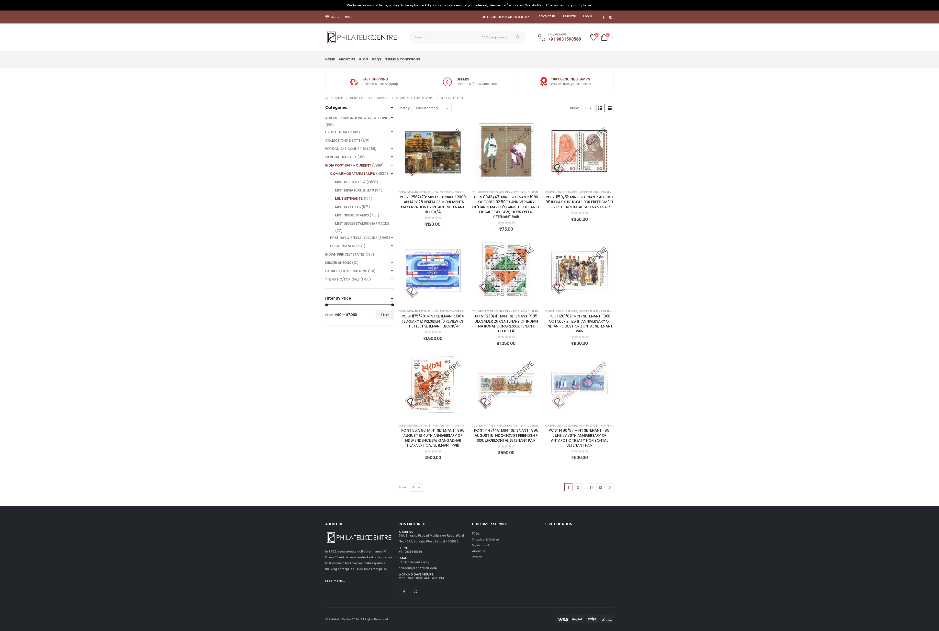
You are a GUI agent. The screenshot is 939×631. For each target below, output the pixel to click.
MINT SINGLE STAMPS (352, 215)
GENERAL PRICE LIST (340, 157)
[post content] (433, 151)
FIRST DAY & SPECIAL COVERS (353, 237)
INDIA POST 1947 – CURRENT (449, 192)
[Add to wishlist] (459, 124)
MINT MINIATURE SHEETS (354, 190)
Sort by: (404, 108)
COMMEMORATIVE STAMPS (415, 192)
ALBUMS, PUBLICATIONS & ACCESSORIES (357, 117)
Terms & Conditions (402, 59)
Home (330, 59)
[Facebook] (604, 17)
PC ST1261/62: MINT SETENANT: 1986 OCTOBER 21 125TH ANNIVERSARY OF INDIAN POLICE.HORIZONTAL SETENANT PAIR (580, 324)
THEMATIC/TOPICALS (342, 279)
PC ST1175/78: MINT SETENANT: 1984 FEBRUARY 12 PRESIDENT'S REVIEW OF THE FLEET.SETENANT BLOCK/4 (433, 321)
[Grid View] (600, 108)
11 (591, 487)
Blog (363, 59)
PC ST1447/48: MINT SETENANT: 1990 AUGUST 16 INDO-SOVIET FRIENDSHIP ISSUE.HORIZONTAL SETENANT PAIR (506, 435)
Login (587, 16)
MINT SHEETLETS (347, 206)
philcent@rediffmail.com (418, 568)
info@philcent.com (413, 562)
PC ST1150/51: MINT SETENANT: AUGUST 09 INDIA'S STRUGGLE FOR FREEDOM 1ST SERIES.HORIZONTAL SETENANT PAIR (580, 202)
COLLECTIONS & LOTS (342, 140)
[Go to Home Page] (326, 98)
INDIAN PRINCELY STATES (345, 254)
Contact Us (547, 16)
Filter (385, 315)
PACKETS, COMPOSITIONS (346, 271)
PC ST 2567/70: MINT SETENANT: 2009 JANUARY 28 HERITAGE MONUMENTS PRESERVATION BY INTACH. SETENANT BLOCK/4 (433, 204)
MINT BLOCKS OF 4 (350, 182)
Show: (574, 108)
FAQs (376, 59)
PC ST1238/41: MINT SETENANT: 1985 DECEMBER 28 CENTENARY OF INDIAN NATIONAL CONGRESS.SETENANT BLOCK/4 (506, 324)
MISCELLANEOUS (338, 262)
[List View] (609, 108)
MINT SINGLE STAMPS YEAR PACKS (362, 223)
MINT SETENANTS (349, 198)
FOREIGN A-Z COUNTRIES (345, 148)
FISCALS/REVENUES (345, 246)
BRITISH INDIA (336, 132)
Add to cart (437, 180)
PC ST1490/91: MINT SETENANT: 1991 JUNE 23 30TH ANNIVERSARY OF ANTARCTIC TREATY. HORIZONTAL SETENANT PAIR (579, 438)
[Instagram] (610, 17)
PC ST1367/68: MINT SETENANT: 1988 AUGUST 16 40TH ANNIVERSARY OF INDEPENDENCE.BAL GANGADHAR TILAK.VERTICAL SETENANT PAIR (433, 438)
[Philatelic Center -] (362, 37)
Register (569, 16)
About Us (347, 59)
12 (600, 487)
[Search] (517, 37)
